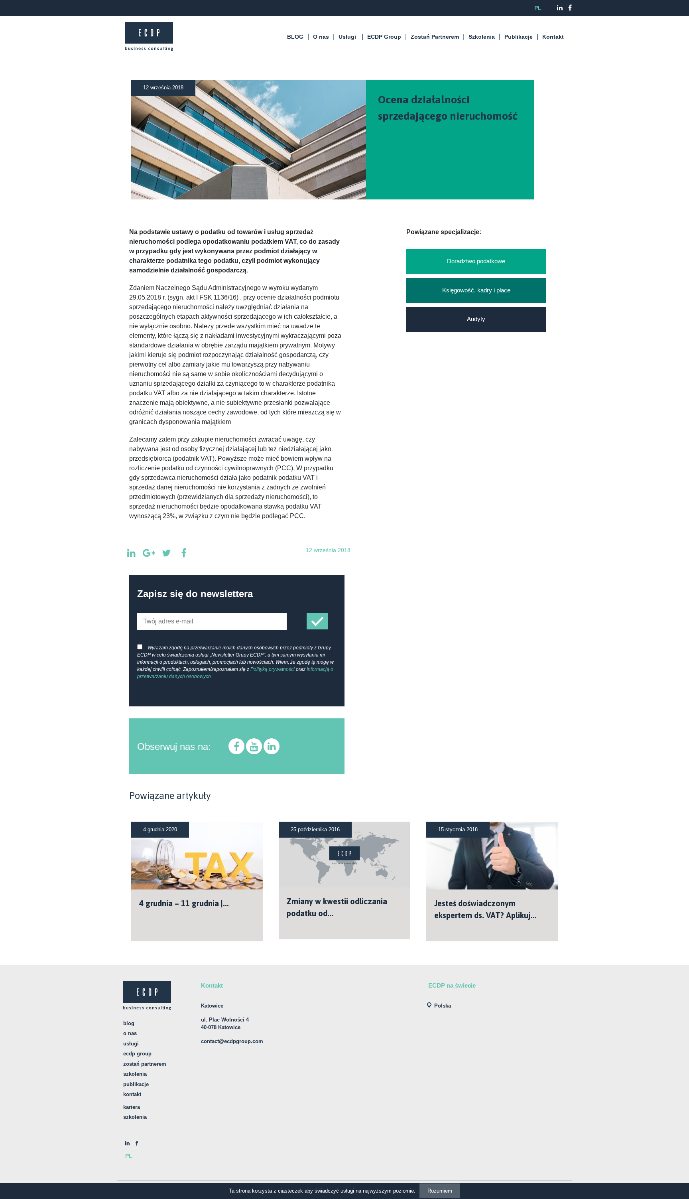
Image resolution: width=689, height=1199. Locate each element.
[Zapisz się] (317, 621)
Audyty (476, 319)
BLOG (295, 37)
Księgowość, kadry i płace (476, 290)
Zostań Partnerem (435, 37)
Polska (442, 1006)
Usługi (347, 37)
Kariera (131, 1107)
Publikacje (518, 37)
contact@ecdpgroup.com (232, 1041)
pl (537, 8)
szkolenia (135, 1117)
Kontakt (553, 37)
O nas (321, 37)
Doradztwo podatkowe (476, 261)
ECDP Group (384, 37)
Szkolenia (482, 37)
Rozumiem (439, 1191)
